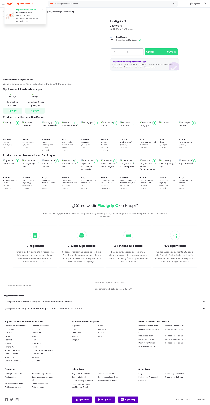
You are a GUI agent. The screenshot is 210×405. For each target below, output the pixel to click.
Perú (100, 336)
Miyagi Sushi (10, 357)
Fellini (34, 340)
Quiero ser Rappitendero (82, 381)
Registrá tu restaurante (81, 373)
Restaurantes (10, 377)
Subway (8, 333)
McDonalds (36, 333)
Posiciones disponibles (108, 377)
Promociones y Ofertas (41, 373)
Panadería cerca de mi (174, 326)
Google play (107, 399)
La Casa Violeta (11, 354)
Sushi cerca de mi (146, 339)
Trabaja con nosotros (107, 373)
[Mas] (140, 52)
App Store (84, 399)
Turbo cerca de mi (39, 387)
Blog (140, 373)
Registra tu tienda (79, 377)
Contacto (142, 381)
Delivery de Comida (146, 343)
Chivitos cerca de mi (174, 329)
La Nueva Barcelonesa (14, 361)
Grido (7, 336)
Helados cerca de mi (174, 336)
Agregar (13, 110)
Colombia (102, 329)
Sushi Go (35, 336)
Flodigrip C (47, 12)
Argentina (76, 326)
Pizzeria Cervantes (13, 350)
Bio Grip (71, 12)
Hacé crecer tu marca (107, 381)
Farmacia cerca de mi (14, 384)
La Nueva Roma (38, 354)
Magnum (35, 357)
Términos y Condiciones (175, 373)
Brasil (100, 326)
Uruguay (75, 340)
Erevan (8, 343)
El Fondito (36, 361)
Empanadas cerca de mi (175, 339)
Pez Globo (9, 340)
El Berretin (36, 343)
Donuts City (36, 329)
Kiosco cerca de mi (40, 384)
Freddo (35, 347)
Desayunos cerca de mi (148, 326)
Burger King (10, 329)
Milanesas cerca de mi (148, 346)
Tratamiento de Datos (174, 377)
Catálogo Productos (13, 373)
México (75, 336)
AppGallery (129, 399)
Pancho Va (9, 347)
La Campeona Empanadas (42, 350)
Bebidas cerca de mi (13, 387)
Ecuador (101, 333)
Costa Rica (76, 333)
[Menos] (114, 52)
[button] (25, 4)
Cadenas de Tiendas (40, 326)
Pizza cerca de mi (145, 336)
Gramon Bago (57, 12)
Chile (74, 329)
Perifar (65, 12)
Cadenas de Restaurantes (16, 326)
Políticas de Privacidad (148, 377)
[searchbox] (112, 4)
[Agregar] (17, 123)
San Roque (121, 37)
